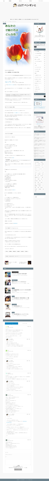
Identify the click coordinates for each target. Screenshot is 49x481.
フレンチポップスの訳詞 (40, 55)
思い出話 (42, 175)
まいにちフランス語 (37, 165)
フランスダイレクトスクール (40, 77)
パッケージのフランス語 (40, 67)
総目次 (13, 157)
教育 (42, 177)
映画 (39, 180)
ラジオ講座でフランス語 (40, 75)
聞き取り (40, 185)
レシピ (39, 172)
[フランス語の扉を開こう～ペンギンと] (24, 6)
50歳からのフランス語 (8, 82)
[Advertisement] (24, 12)
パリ (42, 170)
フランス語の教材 (14, 304)
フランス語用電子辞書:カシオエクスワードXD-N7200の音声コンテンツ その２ (21, 290)
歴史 (35, 182)
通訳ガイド (42, 187)
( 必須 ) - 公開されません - (9, 454)
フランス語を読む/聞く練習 (40, 53)
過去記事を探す (16, 223)
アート (42, 165)
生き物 (41, 182)
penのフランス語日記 (8, 81)
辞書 (38, 187)
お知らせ (11, 256)
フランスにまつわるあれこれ (40, 61)
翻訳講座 (36, 185)
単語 (38, 175)
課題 (35, 187)
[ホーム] (4, 1)
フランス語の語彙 (40, 51)
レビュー (43, 172)
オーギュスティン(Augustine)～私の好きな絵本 (19, 273)
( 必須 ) (7, 452)
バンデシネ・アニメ (37, 170)
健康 (35, 175)
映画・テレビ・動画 (40, 59)
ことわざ (40, 65)
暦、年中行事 (40, 57)
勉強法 (4, 23)
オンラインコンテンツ (37, 167)
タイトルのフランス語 (40, 69)
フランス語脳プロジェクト (17, 112)
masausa (42, 162)
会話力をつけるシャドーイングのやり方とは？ (19, 281)
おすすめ (13, 256)
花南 (8, 326)
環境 (38, 182)
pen (39, 34)
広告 (40, 63)
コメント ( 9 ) (11, 323)
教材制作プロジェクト (37, 177)
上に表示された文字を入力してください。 (18, 466)
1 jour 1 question (37, 162)
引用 (30, 326)
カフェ (43, 167)
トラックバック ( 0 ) (24, 323)
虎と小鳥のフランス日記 (11, 84)
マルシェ (36, 172)
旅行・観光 (36, 180)
